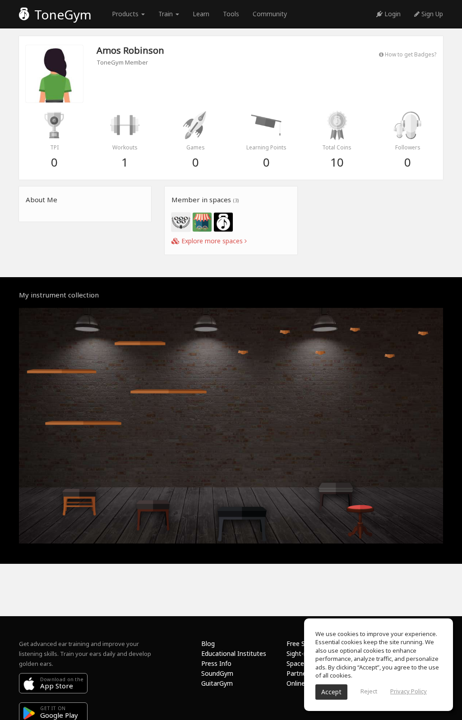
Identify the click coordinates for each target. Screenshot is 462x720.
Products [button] (126, 13)
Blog (208, 643)
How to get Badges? (409, 54)
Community (270, 13)
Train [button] (166, 13)
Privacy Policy (408, 691)
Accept (331, 691)
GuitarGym (217, 683)
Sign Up (431, 13)
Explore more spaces (212, 241)
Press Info (216, 663)
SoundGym (217, 673)
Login (392, 13)
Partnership (303, 673)
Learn (201, 13)
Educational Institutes (233, 653)
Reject (368, 691)
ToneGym (61, 14)
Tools (231, 13)
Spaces (296, 663)
